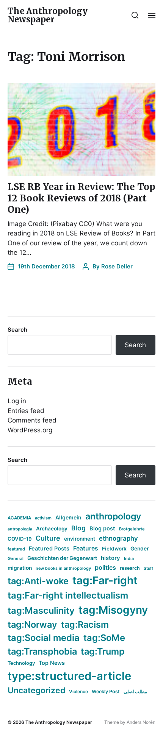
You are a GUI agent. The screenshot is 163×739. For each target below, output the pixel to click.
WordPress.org (30, 430)
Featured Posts (49, 548)
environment (79, 539)
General (16, 558)
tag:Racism (85, 624)
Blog (78, 528)
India (129, 558)
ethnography (118, 538)
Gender (139, 549)
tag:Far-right (105, 580)
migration (20, 568)
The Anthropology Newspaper (48, 15)
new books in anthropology (63, 568)
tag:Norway (32, 624)
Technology (21, 663)
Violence (78, 691)
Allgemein (68, 517)
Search (17, 329)
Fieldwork (114, 549)
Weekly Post (106, 691)
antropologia (20, 529)
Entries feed (26, 411)
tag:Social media (44, 637)
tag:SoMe (104, 637)
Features (85, 548)
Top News (52, 662)
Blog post (102, 528)
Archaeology (51, 528)
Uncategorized (36, 690)
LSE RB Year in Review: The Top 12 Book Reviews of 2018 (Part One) (81, 198)
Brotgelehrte (132, 529)
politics (105, 567)
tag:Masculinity (41, 610)
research (130, 568)
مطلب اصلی (135, 691)
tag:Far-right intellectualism (68, 595)
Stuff (148, 568)
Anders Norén (141, 722)
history (110, 558)
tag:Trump (103, 651)
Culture (48, 538)
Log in (17, 401)
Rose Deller (117, 266)
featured (16, 549)
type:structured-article (69, 676)
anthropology (113, 516)
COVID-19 (20, 539)
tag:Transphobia (42, 651)
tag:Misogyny (113, 609)
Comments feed (32, 420)
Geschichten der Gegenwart (62, 558)
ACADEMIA (19, 518)
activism (43, 518)
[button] (135, 15)
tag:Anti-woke (38, 580)
